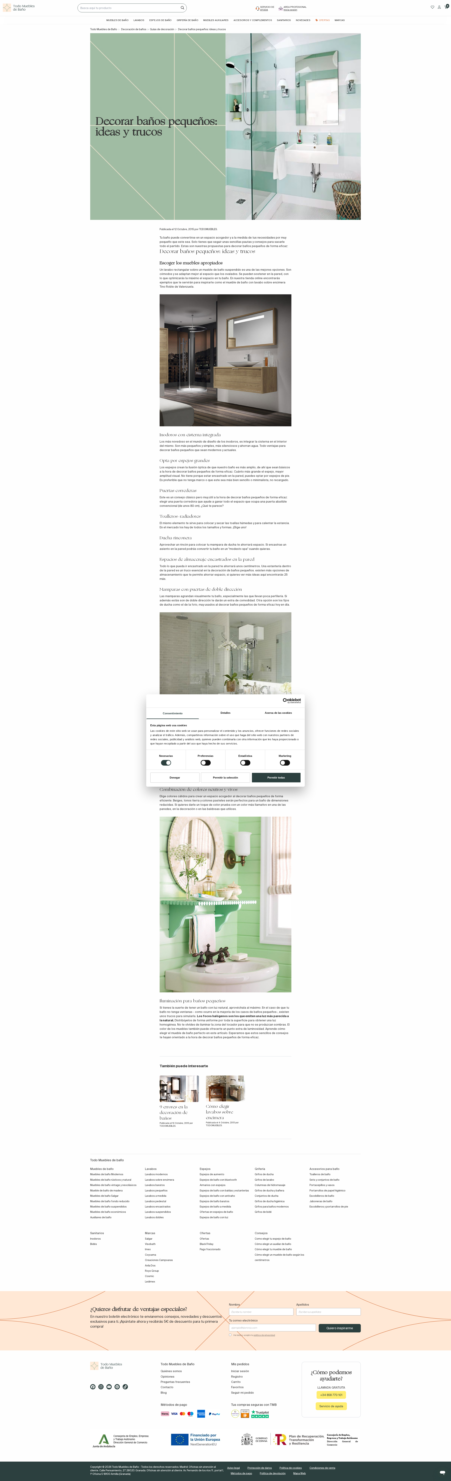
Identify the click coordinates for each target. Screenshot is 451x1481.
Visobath (150, 1244)
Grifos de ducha (264, 1174)
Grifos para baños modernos (272, 1206)
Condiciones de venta (322, 1468)
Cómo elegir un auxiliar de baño (273, 1244)
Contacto (167, 1387)
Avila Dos (150, 1265)
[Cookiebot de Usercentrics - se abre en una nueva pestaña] (285, 701)
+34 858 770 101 (331, 1394)
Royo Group (152, 1270)
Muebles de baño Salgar (104, 1195)
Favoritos (237, 1387)
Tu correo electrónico (243, 1320)
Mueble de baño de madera (106, 1190)
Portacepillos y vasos (322, 1185)
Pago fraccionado (210, 1249)
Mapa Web (299, 1473)
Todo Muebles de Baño (103, 29)
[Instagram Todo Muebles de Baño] (102, 1388)
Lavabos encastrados (158, 1206)
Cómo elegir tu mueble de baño (273, 1249)
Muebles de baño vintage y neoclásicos (113, 1185)
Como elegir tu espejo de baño (273, 1238)
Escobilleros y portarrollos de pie (329, 1206)
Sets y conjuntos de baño (324, 1179)
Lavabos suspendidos (158, 1211)
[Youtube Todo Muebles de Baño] (110, 1388)
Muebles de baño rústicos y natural (110, 1179)
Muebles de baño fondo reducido (109, 1201)
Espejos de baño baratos (214, 1201)
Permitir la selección (225, 777)
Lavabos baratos (155, 1185)
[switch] (206, 763)
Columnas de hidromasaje (270, 1185)
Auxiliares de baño (101, 1217)
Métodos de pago (241, 1473)
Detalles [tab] (226, 712)
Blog (164, 1392)
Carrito (236, 1381)
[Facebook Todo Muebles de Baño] (94, 1388)
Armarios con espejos (213, 1185)
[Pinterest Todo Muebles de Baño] (118, 1388)
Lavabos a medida (155, 1195)
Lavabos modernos (156, 1174)
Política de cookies (291, 1468)
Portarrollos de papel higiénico (327, 1190)
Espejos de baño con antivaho (217, 1195)
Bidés (93, 1244)
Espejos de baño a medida (215, 1206)
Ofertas (204, 1238)
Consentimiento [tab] (173, 713)
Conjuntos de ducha (266, 1195)
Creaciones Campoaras (159, 1260)
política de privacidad (264, 1335)
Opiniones (167, 1376)
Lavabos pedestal (155, 1201)
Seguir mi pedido (242, 1392)
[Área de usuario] (439, 7)
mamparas (172, 596)
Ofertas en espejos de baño (216, 1211)
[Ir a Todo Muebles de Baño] (119, 1366)
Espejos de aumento (212, 1174)
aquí (263, 574)
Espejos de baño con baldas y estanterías (224, 1190)
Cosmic (149, 1276)
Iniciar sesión (240, 1371)
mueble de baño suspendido (222, 269)
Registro (237, 1376)
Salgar (148, 1238)
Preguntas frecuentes (175, 1381)
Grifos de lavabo (264, 1179)
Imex (148, 1249)
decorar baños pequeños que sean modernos (190, 450)
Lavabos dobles (154, 1217)
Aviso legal (233, 1468)
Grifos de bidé (263, 1211)
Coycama (150, 1254)
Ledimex (150, 1281)
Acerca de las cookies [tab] (278, 712)
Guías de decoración (162, 29)
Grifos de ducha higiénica (270, 1201)
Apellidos (302, 1304)
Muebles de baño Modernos (106, 1174)
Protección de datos (260, 1468)
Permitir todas (276, 777)
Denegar (175, 777)
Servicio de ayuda (331, 1406)
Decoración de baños (133, 29)
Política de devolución (273, 1473)
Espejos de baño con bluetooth (218, 1179)
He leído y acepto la (254, 1335)
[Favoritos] (432, 7)
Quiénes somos (171, 1371)
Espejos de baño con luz (214, 1217)
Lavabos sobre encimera (159, 1179)
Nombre (234, 1304)
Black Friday (206, 1244)
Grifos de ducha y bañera (269, 1190)
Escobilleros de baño (322, 1195)
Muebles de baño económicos (108, 1211)
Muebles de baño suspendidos (108, 1206)
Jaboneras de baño (321, 1201)
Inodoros (95, 1238)
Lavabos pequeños (156, 1190)
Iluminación (171, 1001)
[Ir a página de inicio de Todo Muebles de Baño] (39, 8)
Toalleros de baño (320, 1174)
